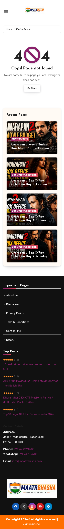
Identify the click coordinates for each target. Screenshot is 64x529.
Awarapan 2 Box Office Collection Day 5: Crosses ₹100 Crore (28, 220)
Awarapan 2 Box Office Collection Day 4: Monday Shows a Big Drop (29, 256)
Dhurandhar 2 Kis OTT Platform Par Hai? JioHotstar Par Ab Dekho (28, 400)
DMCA (10, 339)
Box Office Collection (24, 174)
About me (12, 295)
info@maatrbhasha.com (27, 461)
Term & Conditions (17, 322)
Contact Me (13, 331)
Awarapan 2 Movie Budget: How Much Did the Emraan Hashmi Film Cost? (30, 148)
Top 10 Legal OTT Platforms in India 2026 (28, 414)
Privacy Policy (15, 313)
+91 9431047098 (28, 454)
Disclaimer (12, 304)
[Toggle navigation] (6, 11)
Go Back (32, 88)
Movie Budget (20, 138)
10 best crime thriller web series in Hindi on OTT (29, 367)
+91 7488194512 (23, 449)
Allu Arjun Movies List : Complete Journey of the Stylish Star (30, 383)
